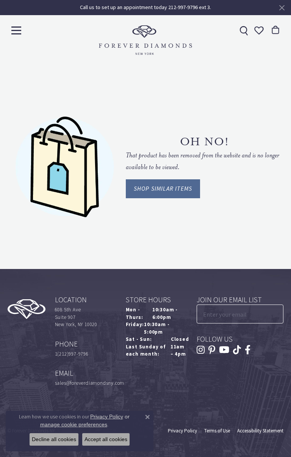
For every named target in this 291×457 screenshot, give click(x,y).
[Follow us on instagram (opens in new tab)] (201, 349)
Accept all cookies (105, 439)
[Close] (281, 7)
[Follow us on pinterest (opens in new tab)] (211, 349)
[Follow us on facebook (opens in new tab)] (247, 349)
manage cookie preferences (73, 424)
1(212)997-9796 (72, 354)
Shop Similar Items (163, 189)
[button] (258, 30)
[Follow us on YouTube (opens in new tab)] (224, 349)
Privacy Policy (182, 430)
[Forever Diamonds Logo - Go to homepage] (145, 40)
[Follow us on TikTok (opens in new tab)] (237, 349)
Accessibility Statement (260, 430)
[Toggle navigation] (16, 30)
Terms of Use (217, 430)
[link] (243, 30)
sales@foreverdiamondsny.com (90, 383)
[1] (277, 314)
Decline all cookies (54, 439)
